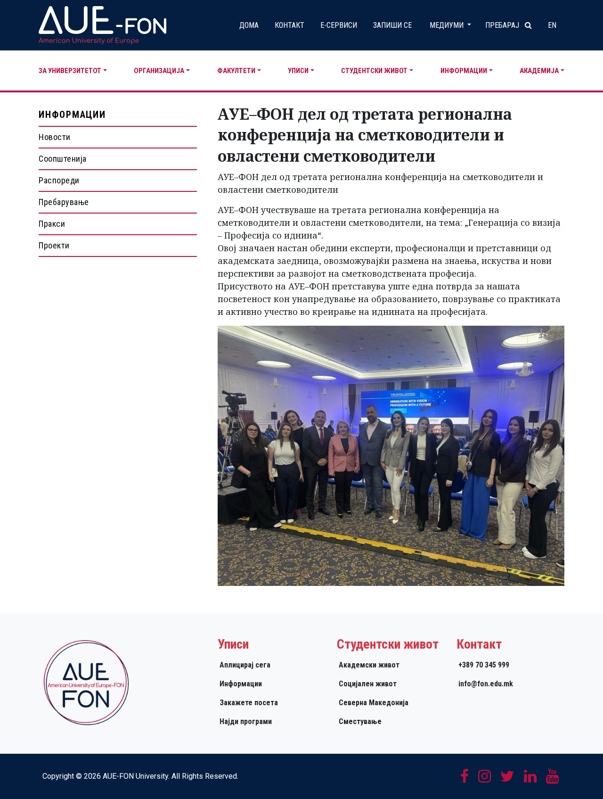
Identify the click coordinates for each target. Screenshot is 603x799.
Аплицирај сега (245, 664)
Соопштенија (63, 159)
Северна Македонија (373, 702)
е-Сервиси (338, 25)
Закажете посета (249, 702)
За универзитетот (70, 70)
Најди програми (246, 721)
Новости (55, 137)
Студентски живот (374, 70)
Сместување (360, 721)
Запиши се (392, 25)
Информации (463, 70)
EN (552, 25)
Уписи (298, 70)
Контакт (289, 25)
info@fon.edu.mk (485, 683)
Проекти (54, 245)
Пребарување (64, 202)
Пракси (52, 224)
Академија (539, 70)
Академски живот (369, 664)
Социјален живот (368, 683)
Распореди (59, 180)
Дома (249, 25)
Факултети (236, 70)
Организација (159, 70)
